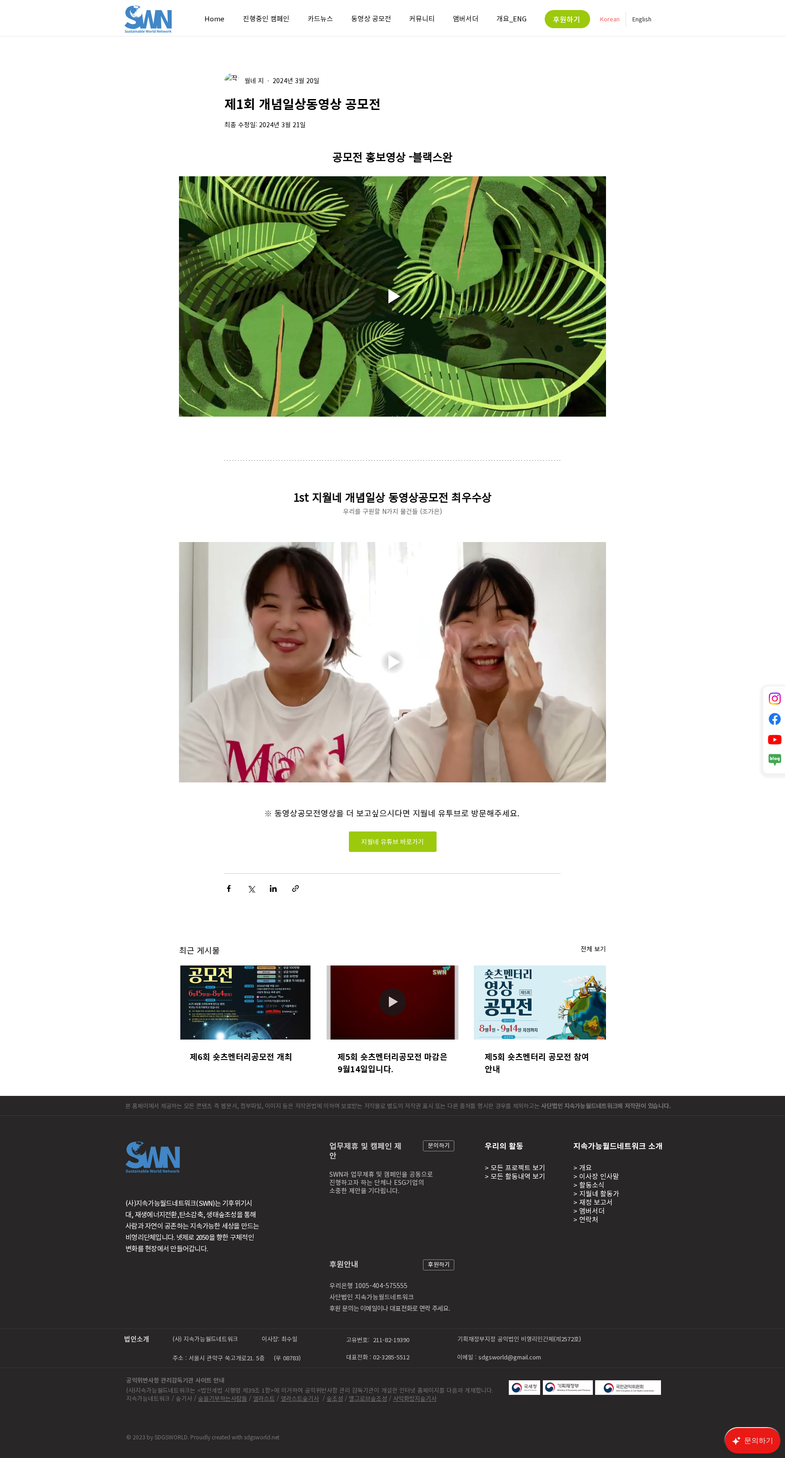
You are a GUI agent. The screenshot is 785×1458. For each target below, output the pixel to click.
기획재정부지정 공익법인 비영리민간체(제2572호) (520, 1338)
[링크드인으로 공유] (273, 888)
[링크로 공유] (295, 888)
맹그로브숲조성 (368, 1398)
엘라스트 (264, 1398)
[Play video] (392, 296)
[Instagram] (775, 699)
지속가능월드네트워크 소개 (618, 1145)
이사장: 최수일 (280, 1338)
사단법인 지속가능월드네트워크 (371, 1296)
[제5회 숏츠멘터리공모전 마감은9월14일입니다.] (393, 1002)
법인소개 (136, 1339)
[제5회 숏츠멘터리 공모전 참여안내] (540, 1002)
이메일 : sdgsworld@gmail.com (499, 1357)
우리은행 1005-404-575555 (368, 1285)
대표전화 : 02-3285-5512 (378, 1357)
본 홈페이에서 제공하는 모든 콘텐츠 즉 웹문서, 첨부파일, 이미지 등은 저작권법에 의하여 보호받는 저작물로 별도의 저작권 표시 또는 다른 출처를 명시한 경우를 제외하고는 (333, 1105)
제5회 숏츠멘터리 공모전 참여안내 (537, 1062)
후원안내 (343, 1263)
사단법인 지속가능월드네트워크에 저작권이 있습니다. (606, 1105)
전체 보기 (593, 948)
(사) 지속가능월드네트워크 (205, 1338)
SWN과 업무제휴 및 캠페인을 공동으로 (381, 1174)
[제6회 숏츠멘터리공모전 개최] (245, 1002)
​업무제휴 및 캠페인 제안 (365, 1150)
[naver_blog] (775, 760)
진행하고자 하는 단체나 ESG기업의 (376, 1182)
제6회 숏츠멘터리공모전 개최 (241, 1056)
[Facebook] (775, 719)
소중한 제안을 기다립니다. (364, 1190)
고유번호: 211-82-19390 (378, 1339)
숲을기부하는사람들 (222, 1398)
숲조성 (335, 1398)
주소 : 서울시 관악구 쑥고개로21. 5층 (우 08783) (237, 1358)
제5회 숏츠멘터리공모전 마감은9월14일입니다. (392, 1062)
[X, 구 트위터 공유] (251, 888)
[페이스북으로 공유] (228, 888)
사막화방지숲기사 (415, 1398)
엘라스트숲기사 (300, 1398)
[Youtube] (775, 739)
